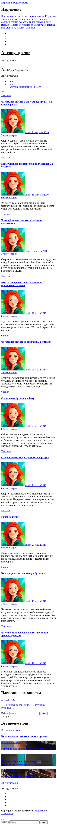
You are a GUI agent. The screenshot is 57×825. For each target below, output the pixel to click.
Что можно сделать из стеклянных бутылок (26, 341)
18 (7, 699)
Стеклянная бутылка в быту (17, 398)
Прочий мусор (9, 755)
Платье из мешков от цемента (18, 776)
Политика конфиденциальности (25, 86)
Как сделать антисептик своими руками (24, 736)
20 (14, 699)
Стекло (5, 335)
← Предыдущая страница (15, 705)
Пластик (5, 157)
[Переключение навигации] (2, 66)
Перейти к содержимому (14, 2)
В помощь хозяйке (11, 730)
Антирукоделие (15, 52)
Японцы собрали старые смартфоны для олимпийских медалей (24, 762)
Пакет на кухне (10, 517)
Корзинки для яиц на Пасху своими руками (26, 748)
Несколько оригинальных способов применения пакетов (21, 284)
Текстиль (6, 95)
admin (28, 132)
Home (11, 81)
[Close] (2, 819)
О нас (11, 84)
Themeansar (7, 813)
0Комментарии (9, 197)
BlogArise (40, 810)
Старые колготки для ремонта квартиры (25, 457)
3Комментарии (9, 135)
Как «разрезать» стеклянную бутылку (23, 573)
